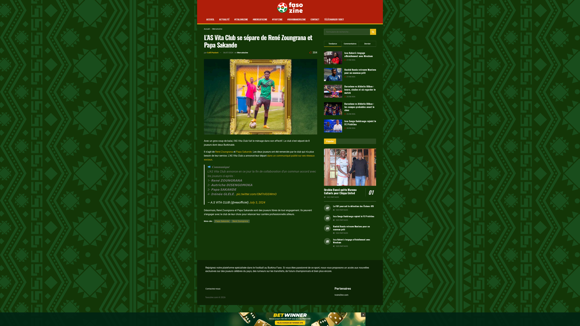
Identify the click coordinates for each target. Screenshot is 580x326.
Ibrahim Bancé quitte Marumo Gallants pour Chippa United (340, 191)
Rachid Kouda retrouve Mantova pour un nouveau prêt (360, 71)
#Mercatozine (260, 19)
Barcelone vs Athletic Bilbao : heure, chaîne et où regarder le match (360, 89)
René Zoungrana (224, 151)
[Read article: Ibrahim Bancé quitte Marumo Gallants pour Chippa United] (350, 167)
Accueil (210, 19)
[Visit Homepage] (290, 7)
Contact (315, 19)
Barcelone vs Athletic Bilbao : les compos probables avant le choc (359, 107)
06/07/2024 (228, 52)
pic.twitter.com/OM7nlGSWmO (257, 194)
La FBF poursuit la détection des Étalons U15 (353, 206)
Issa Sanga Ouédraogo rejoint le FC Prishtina (360, 122)
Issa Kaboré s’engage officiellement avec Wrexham (358, 54)
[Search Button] (373, 32)
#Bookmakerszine (296, 19)
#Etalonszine (241, 19)
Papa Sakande (244, 151)
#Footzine (277, 19)
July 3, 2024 (257, 202)
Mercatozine (217, 29)
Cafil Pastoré (212, 52)
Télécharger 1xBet (334, 19)
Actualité (224, 19)
